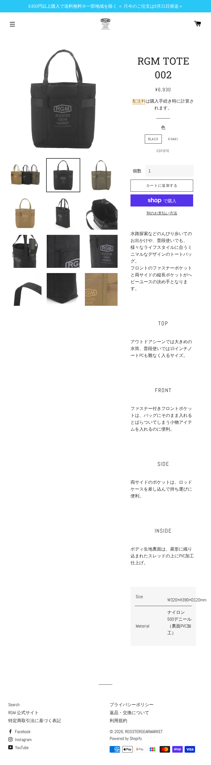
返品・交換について (129, 713)
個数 (137, 171)
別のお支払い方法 (161, 213)
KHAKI (173, 139)
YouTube (21, 747)
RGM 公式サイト (23, 713)
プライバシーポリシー (132, 705)
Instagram (23, 739)
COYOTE (163, 150)
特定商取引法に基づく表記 (34, 720)
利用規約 (118, 720)
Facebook (22, 731)
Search (14, 705)
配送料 (139, 101)
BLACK (153, 139)
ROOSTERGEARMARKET (144, 731)
